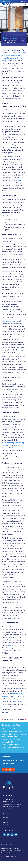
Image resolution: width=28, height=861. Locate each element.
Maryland (16, 848)
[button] (26, 4)
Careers (5, 819)
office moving (19, 443)
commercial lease (9, 321)
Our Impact (6, 824)
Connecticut (4, 848)
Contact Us (23, 1)
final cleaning (18, 445)
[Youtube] (16, 834)
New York (19, 850)
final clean (11, 645)
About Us (5, 817)
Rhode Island (12, 853)
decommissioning (8, 443)
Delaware (11, 848)
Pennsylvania (4, 853)
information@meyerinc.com (10, 808)
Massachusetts (5, 850)
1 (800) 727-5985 (6, 1)
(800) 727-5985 (15, 806)
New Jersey (13, 850)
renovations (6, 445)
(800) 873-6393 (17, 804)
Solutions (5, 822)
